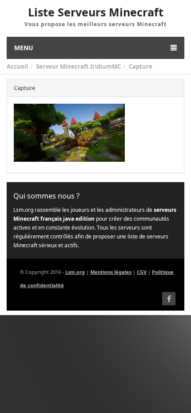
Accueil (17, 66)
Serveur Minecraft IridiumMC (78, 66)
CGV (142, 272)
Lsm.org (75, 272)
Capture (140, 66)
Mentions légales (110, 272)
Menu (23, 47)
